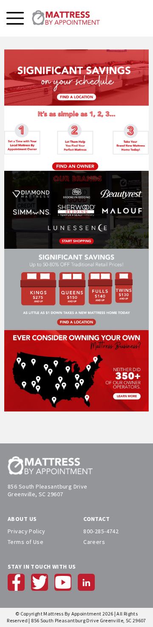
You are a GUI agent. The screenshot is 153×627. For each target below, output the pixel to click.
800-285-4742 (101, 531)
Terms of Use (25, 542)
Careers (94, 542)
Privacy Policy (26, 531)
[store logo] (66, 18)
